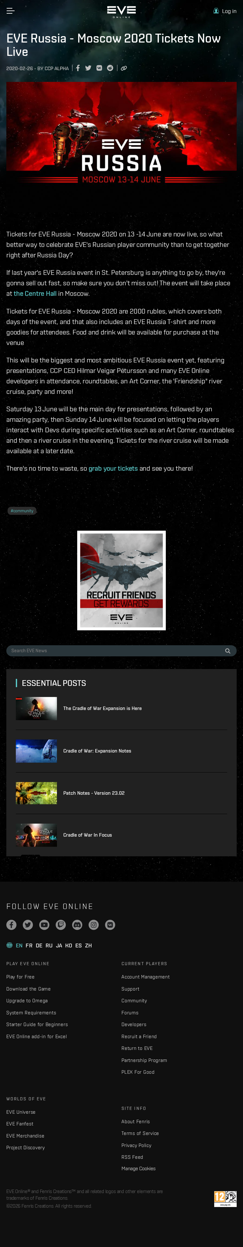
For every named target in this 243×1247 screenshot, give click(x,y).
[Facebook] (11, 925)
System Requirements (31, 1012)
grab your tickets (113, 468)
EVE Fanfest (19, 1123)
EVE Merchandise (25, 1135)
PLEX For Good (138, 1072)
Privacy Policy (137, 1145)
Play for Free (20, 976)
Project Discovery (25, 1147)
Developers (134, 1024)
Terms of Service (140, 1133)
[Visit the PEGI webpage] (225, 1199)
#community (22, 510)
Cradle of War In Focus (87, 835)
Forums (130, 1012)
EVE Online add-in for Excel (36, 1036)
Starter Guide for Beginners (37, 1024)
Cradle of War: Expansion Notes (97, 751)
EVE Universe (21, 1112)
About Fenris (136, 1121)
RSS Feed (132, 1157)
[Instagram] (94, 925)
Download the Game (28, 989)
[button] (225, 11)
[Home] (121, 16)
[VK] (110, 925)
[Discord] (77, 925)
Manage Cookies (139, 1168)
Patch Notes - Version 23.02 (94, 793)
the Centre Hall (35, 293)
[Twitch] (61, 925)
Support (130, 989)
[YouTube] (44, 925)
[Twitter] (28, 925)
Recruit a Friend (139, 1036)
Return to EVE (137, 1048)
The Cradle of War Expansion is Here (102, 708)
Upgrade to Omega (27, 1000)
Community (134, 1000)
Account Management (146, 976)
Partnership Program (144, 1060)
